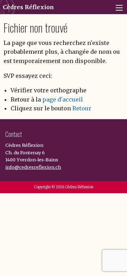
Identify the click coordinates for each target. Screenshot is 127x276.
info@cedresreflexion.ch (33, 167)
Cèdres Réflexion (28, 7)
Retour (81, 108)
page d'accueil (62, 99)
